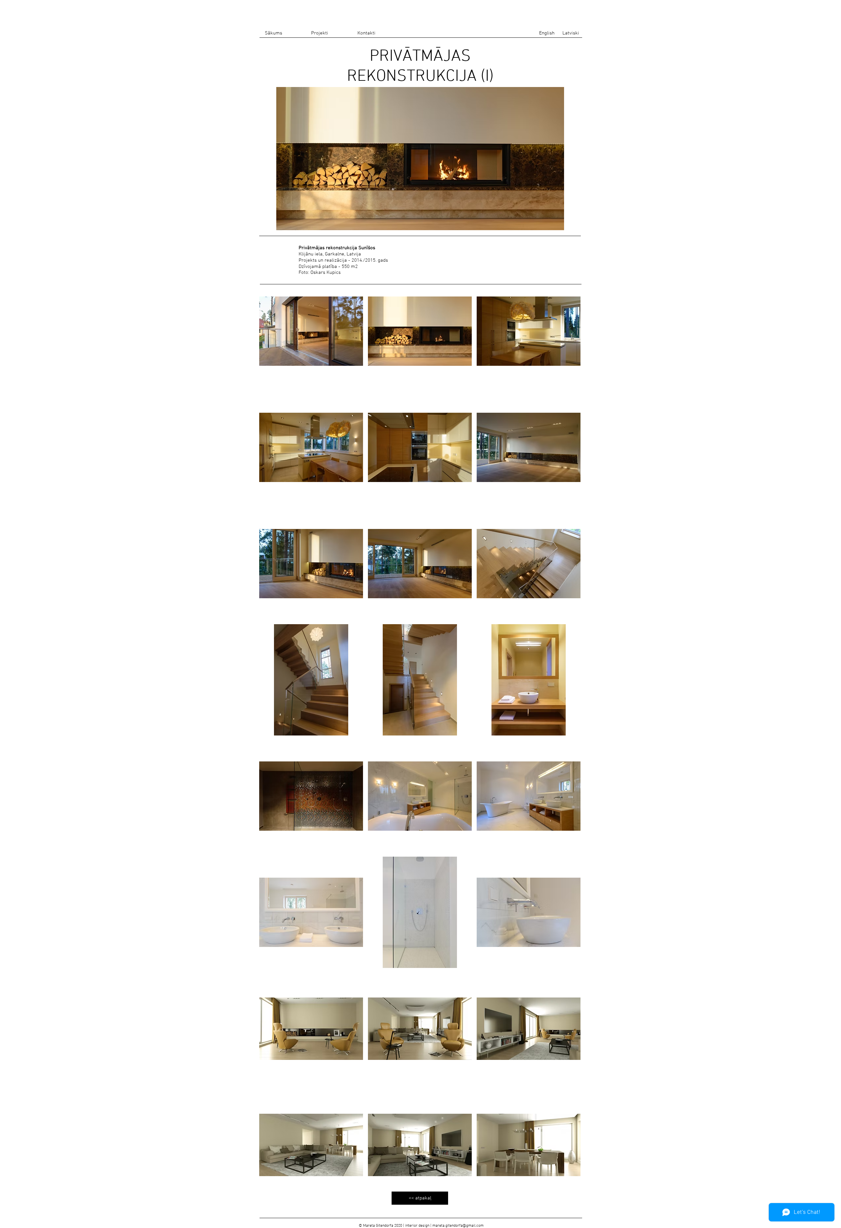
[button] (311, 331)
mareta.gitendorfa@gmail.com (458, 1225)
